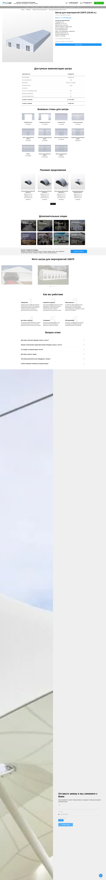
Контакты (79, 7)
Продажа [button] (43, 7)
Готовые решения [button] (34, 7)
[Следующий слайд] (71, 275)
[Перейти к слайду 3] (51, 286)
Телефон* (60, 811)
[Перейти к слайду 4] (52, 286)
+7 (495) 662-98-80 (73, 2)
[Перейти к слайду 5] (53, 286)
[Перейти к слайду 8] (56, 286)
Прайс (54, 7)
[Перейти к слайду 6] (54, 286)
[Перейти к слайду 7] (55, 286)
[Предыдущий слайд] (34, 275)
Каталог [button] (26, 7)
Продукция (28, 9)
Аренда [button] (48, 7)
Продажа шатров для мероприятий (40, 9)
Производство (72, 7)
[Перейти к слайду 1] (49, 286)
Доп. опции (59, 7)
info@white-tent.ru (87, 2)
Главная (22, 9)
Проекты (65, 7)
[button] (79, 251)
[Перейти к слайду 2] (50, 286)
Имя (59, 805)
